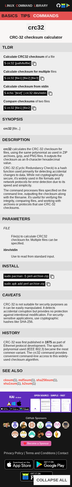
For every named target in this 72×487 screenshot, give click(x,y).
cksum (8, 380)
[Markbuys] (31, 435)
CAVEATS (11, 295)
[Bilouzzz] (31, 425)
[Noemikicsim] (40, 435)
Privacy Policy (13, 453)
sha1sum (10, 383)
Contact (63, 453)
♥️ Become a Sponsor (36, 443)
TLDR (7, 47)
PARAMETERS (16, 219)
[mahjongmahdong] (57, 425)
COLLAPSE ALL (51, 480)
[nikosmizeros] (23, 425)
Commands (46, 15)
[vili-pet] (65, 425)
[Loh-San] (23, 435)
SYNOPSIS (12, 119)
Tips (25, 15)
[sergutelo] (57, 435)
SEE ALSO (12, 370)
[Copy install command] (52, 277)
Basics (10, 15)
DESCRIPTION (16, 139)
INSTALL (10, 266)
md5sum (24, 380)
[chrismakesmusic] (15, 435)
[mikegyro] (6, 425)
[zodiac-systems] (15, 425)
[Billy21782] (48, 435)
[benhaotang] (48, 425)
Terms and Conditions (40, 453)
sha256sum (44, 380)
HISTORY (11, 333)
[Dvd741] (40, 425)
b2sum (27, 383)
